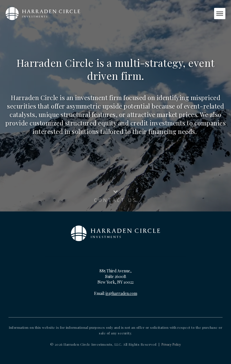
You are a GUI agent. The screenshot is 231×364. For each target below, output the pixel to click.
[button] (220, 13)
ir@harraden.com (121, 293)
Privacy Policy (171, 345)
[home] (43, 13)
